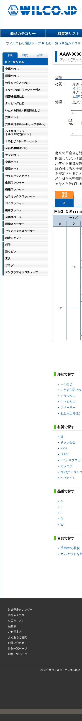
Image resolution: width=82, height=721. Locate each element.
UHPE (65, 454)
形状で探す (65, 374)
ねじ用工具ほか (71, 413)
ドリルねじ (68, 395)
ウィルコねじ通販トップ (23, 43)
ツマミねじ (68, 401)
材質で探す (65, 427)
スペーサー (68, 407)
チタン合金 (68, 442)
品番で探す (65, 491)
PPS (64, 448)
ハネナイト (68, 477)
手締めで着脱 (70, 548)
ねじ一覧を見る (14, 62)
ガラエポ (66, 466)
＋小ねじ (66, 384)
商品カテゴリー (23, 33)
